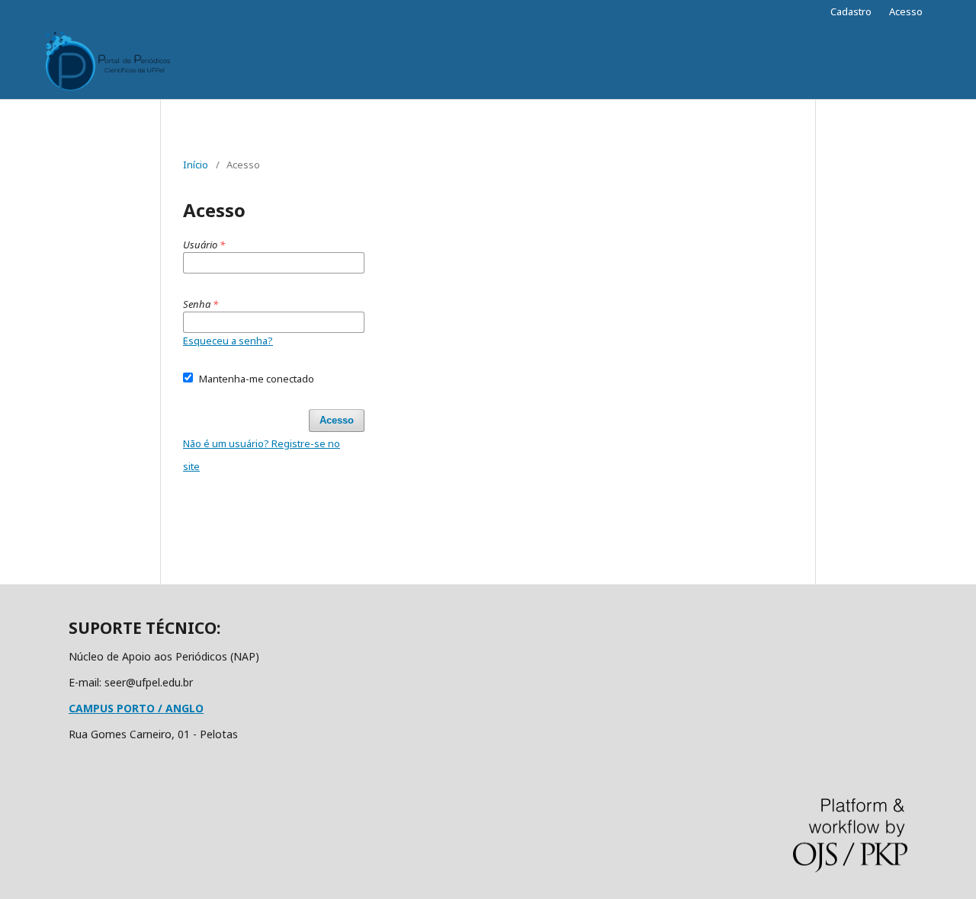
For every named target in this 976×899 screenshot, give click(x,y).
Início (195, 164)
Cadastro (851, 11)
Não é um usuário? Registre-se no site (261, 455)
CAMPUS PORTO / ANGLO (136, 708)
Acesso (906, 11)
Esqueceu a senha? (228, 340)
